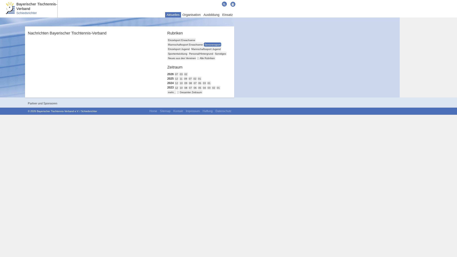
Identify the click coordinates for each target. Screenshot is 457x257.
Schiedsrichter (26, 13)
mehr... (172, 92)
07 (176, 74)
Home (153, 111)
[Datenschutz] (217, 1)
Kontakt (178, 111)
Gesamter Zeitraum (191, 92)
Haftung (208, 111)
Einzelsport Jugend (179, 49)
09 (185, 78)
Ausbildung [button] (211, 15)
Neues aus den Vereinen (182, 58)
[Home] (203, 1)
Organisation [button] (191, 15)
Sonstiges (220, 53)
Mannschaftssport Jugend (206, 49)
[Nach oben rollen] (450, 247)
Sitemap (165, 111)
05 (199, 83)
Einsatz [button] (227, 15)
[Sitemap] (206, 1)
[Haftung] (215, 1)
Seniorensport (212, 44)
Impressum (193, 111)
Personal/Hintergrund (201, 53)
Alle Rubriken (207, 58)
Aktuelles (173, 15)
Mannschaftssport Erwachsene (185, 44)
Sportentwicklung (177, 53)
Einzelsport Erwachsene (181, 40)
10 (181, 83)
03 (181, 74)
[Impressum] (212, 1)
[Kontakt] (209, 1)
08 (190, 83)
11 (181, 78)
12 (176, 78)
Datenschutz (223, 111)
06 (195, 87)
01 (199, 78)
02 (185, 74)
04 (204, 87)
